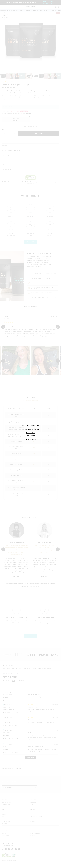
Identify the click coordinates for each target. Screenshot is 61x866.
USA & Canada (30, 433)
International (30, 439)
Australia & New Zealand (30, 429)
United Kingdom (30, 436)
